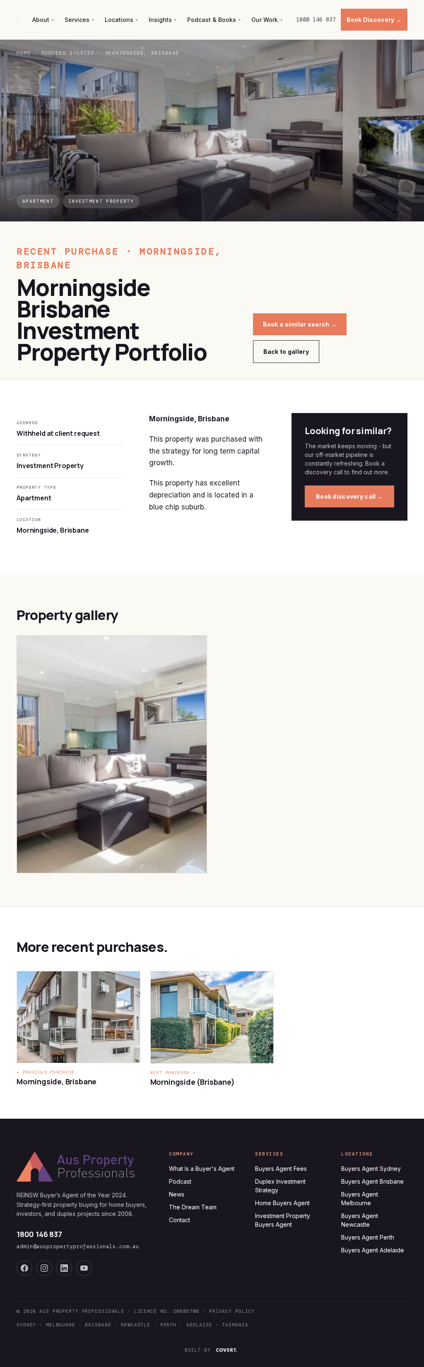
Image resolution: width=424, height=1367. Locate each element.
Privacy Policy (232, 1311)
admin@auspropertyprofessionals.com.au (78, 1246)
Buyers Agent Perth (367, 1237)
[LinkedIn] (64, 1268)
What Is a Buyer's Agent (201, 1168)
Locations (121, 19)
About (43, 19)
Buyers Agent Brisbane (372, 1181)
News (176, 1194)
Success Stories (67, 53)
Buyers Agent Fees (281, 1168)
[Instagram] (44, 1268)
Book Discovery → (374, 19)
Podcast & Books (214, 19)
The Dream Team (193, 1207)
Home (24, 53)
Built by (198, 1350)
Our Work (266, 19)
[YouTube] (84, 1268)
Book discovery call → (349, 496)
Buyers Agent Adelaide (372, 1250)
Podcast (180, 1181)
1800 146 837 (316, 19)
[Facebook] (24, 1268)
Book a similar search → (300, 324)
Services (79, 19)
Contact (179, 1219)
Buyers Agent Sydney (371, 1168)
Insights (162, 19)
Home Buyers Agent (282, 1202)
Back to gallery (286, 351)
